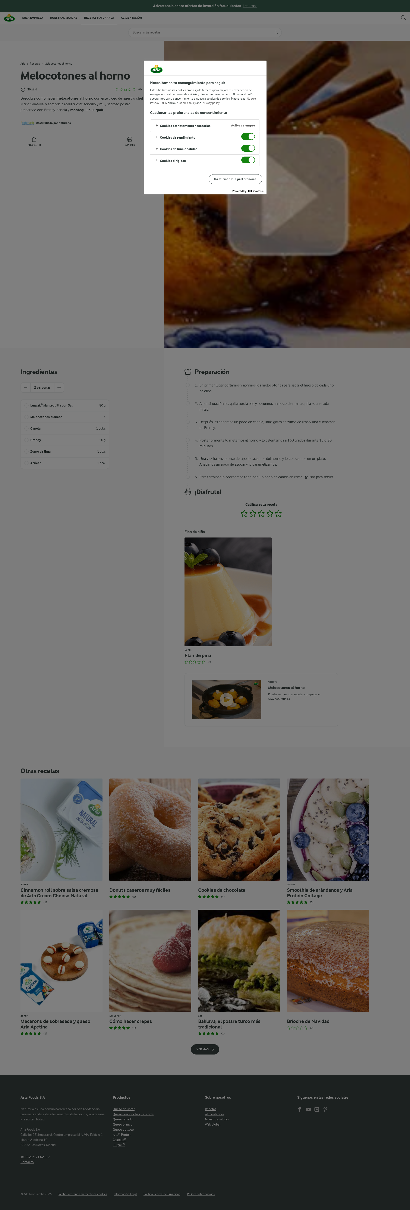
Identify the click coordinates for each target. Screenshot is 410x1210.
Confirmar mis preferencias (235, 179)
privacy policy (211, 103)
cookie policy (187, 103)
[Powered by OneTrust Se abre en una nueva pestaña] (248, 191)
